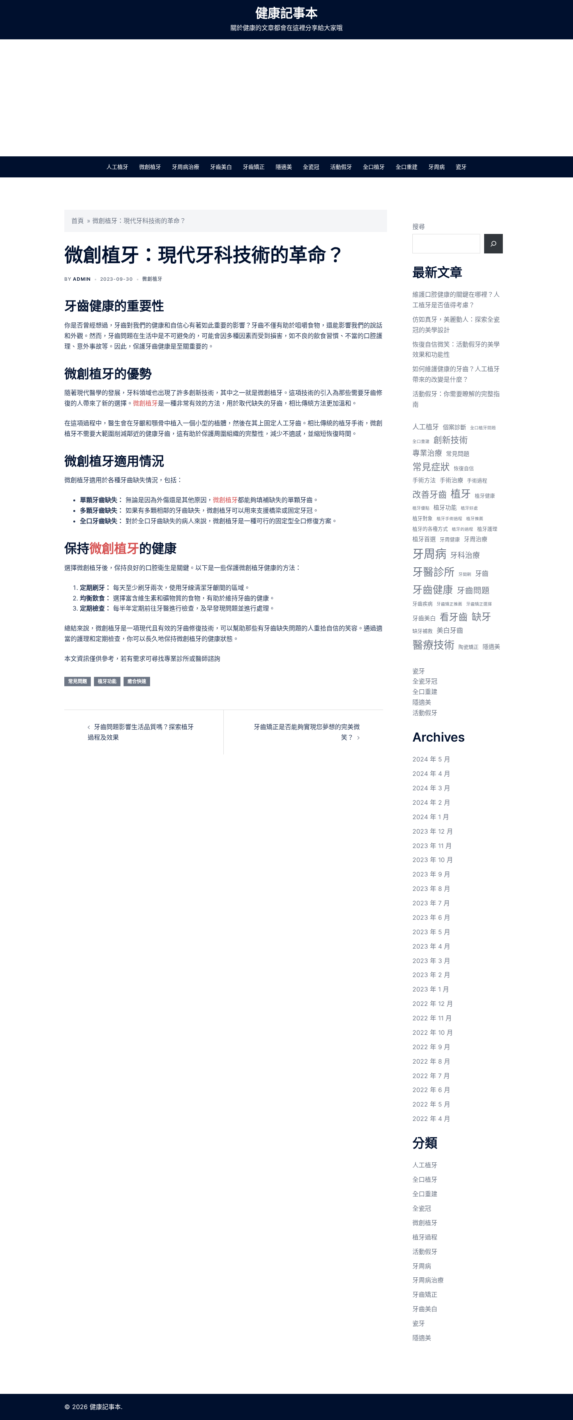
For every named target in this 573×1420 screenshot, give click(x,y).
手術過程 (477, 480)
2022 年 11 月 (432, 1018)
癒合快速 (136, 681)
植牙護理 (487, 529)
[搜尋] (493, 243)
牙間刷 (464, 574)
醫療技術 (433, 645)
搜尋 (418, 226)
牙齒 (481, 573)
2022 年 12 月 (432, 1003)
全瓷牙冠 (424, 681)
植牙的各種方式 (430, 529)
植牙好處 (469, 508)
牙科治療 (465, 555)
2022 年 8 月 (431, 1061)
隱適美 (284, 166)
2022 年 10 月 (432, 1032)
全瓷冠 (311, 166)
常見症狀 (431, 467)
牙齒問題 (473, 590)
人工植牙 (117, 166)
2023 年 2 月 (431, 975)
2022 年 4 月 (431, 1119)
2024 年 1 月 (430, 817)
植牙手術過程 (449, 518)
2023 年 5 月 (431, 932)
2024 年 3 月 (431, 788)
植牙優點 (421, 508)
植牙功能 (107, 681)
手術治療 (451, 480)
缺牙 (481, 617)
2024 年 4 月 (431, 773)
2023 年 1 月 (430, 989)
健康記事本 (286, 13)
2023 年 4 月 (431, 946)
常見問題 (77, 681)
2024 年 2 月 (431, 802)
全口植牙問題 (483, 427)
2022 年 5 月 (431, 1104)
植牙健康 (485, 496)
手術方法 (424, 480)
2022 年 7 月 (431, 1076)
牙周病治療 (185, 166)
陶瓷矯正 (468, 647)
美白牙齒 (450, 630)
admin (82, 279)
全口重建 (406, 166)
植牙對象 (422, 518)
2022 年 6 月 (431, 1090)
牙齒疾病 (422, 604)
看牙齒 (454, 617)
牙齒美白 (221, 166)
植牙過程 (424, 1237)
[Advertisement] (286, 97)
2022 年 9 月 (431, 1047)
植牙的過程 (462, 529)
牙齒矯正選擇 (479, 604)
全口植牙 (374, 166)
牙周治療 (475, 539)
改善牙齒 (429, 494)
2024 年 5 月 (431, 759)
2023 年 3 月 (431, 961)
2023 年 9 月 (431, 874)
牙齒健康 (432, 590)
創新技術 (450, 440)
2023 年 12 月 (432, 831)
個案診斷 (454, 427)
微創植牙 (150, 166)
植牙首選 (424, 539)
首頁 (77, 221)
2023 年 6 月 (431, 917)
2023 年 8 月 (431, 888)
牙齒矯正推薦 (449, 604)
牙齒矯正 (254, 166)
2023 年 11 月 (432, 846)
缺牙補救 (422, 631)
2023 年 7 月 (431, 903)
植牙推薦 (474, 518)
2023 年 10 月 (432, 860)
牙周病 (436, 166)
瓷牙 (461, 166)
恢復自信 (464, 468)
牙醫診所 (433, 572)
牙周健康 (450, 539)
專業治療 (427, 453)
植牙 (461, 494)
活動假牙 (341, 166)
